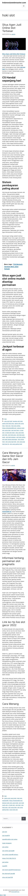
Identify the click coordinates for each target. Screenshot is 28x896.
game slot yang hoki (10, 798)
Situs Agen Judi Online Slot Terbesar (11, 27)
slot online (5, 847)
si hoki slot (11, 805)
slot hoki (4, 435)
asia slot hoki (8, 421)
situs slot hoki (19, 432)
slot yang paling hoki (16, 444)
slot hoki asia (12, 435)
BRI (5, 895)
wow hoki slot (13, 809)
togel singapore (6, 843)
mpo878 (4, 866)
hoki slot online (15, 426)
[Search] (24, 818)
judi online (5, 862)
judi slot (4, 832)
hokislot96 (5, 800)
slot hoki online (20, 437)
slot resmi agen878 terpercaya (11, 870)
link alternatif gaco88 (8, 873)
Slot (5, 419)
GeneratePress (15, 891)
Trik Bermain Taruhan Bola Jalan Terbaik (13, 266)
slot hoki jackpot (11, 437)
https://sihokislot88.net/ (9, 428)
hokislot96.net (6, 511)
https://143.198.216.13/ (9, 858)
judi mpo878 (6, 835)
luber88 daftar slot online (9, 839)
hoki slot (7, 426)
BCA (1, 895)
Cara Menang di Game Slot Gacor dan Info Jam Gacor (12, 457)
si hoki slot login (10, 432)
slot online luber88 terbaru (10, 854)
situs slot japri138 (7, 877)
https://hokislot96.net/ (15, 800)
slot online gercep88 (8, 851)
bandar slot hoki (18, 421)
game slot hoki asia (8, 423)
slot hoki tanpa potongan (9, 439)
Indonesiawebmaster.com (14, 2)
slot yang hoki (12, 807)
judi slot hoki (15, 430)
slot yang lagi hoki (10, 442)
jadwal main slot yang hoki (10, 803)
